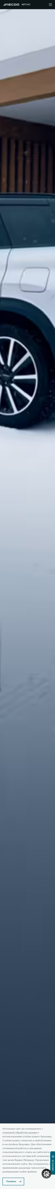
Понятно (11, 1181)
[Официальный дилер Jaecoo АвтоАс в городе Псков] (11, 5)
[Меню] (50, 4)
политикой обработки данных (19, 1133)
